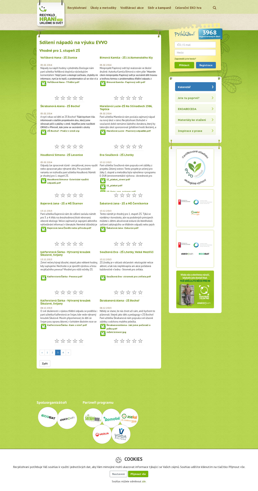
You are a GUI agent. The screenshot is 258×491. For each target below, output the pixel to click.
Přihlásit (184, 65)
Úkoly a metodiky (103, 7)
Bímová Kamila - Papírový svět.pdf (126, 82)
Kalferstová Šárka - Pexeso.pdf (64, 276)
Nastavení (118, 474)
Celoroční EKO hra (188, 7)
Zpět (45, 363)
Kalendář (184, 87)
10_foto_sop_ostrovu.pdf (121, 191)
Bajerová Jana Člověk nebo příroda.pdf (69, 228)
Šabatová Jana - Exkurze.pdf (122, 228)
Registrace (205, 65)
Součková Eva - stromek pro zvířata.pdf (129, 276)
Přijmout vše (138, 474)
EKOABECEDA (187, 109)
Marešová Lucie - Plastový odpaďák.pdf (129, 130)
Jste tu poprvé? (188, 98)
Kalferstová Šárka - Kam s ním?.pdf (67, 325)
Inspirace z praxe (190, 131)
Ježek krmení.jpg (116, 332)
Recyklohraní (77, 7)
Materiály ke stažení (192, 120)
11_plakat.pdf (114, 185)
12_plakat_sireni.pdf (118, 179)
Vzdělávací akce (132, 7)
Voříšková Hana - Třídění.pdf (63, 82)
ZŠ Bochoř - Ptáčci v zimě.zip (63, 130)
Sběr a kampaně (159, 7)
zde (144, 481)
